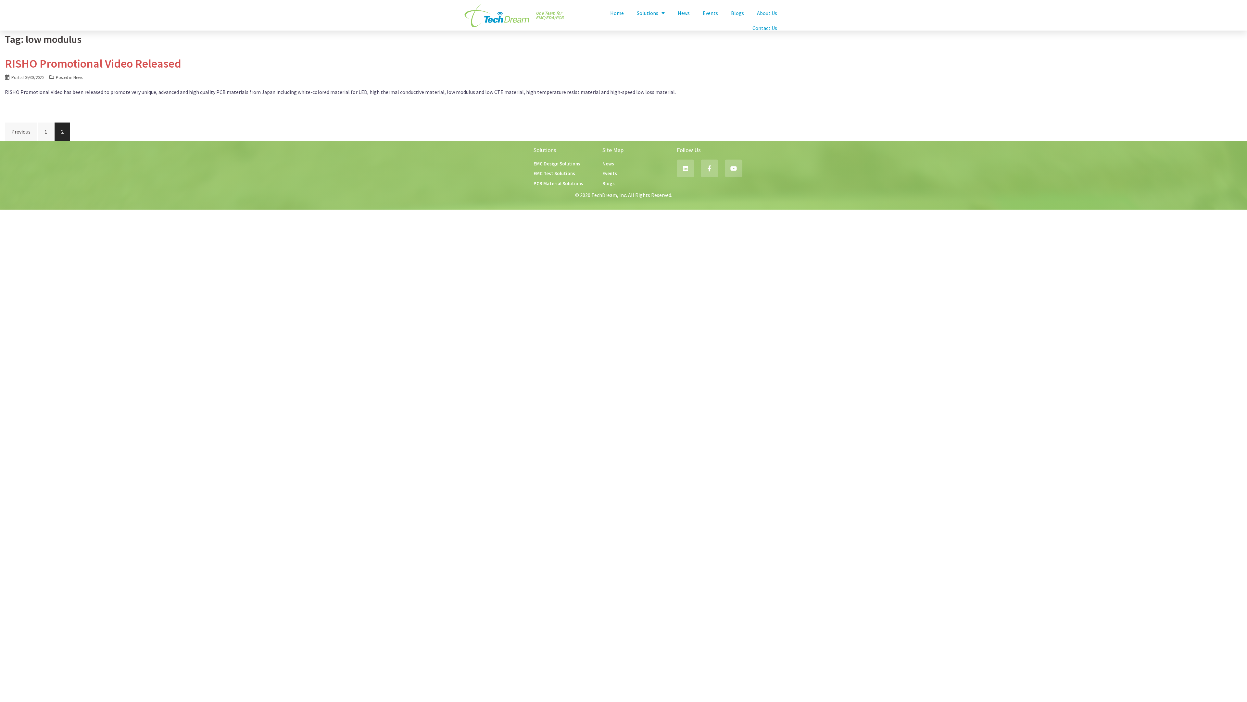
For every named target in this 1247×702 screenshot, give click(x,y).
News (684, 13)
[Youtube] (733, 168)
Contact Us (764, 28)
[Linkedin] (685, 168)
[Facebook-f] (709, 168)
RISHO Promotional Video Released (93, 63)
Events (710, 13)
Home (617, 13)
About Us (767, 13)
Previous (21, 131)
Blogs (737, 13)
